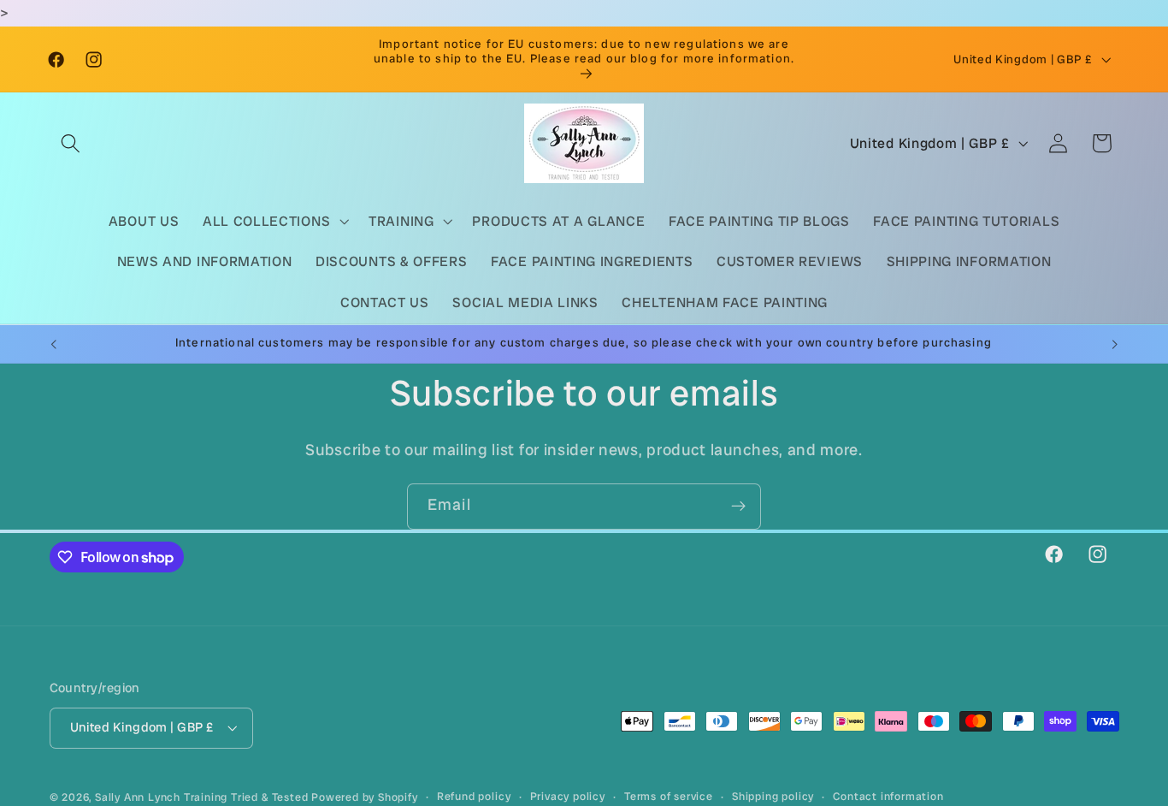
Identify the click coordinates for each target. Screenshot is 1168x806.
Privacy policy (567, 796)
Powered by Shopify (364, 797)
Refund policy (473, 796)
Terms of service (668, 796)
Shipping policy (773, 796)
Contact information (888, 796)
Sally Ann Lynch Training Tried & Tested (203, 797)
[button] (71, 143)
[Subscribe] (738, 506)
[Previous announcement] (53, 344)
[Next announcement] (1115, 344)
